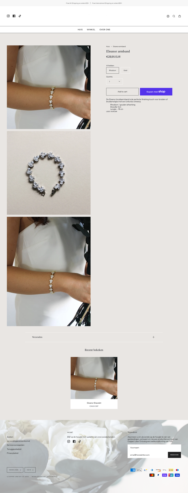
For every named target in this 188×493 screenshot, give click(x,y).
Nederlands (14, 470)
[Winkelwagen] (179, 16)
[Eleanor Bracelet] (94, 378)
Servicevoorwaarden (15, 445)
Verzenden (37, 337)
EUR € (29, 470)
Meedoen (174, 455)
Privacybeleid (12, 453)
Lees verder (111, 111)
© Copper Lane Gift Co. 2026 (18, 476)
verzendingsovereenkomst (18, 441)
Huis (108, 46)
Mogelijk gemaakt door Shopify (45, 476)
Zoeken (10, 437)
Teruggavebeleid (14, 449)
